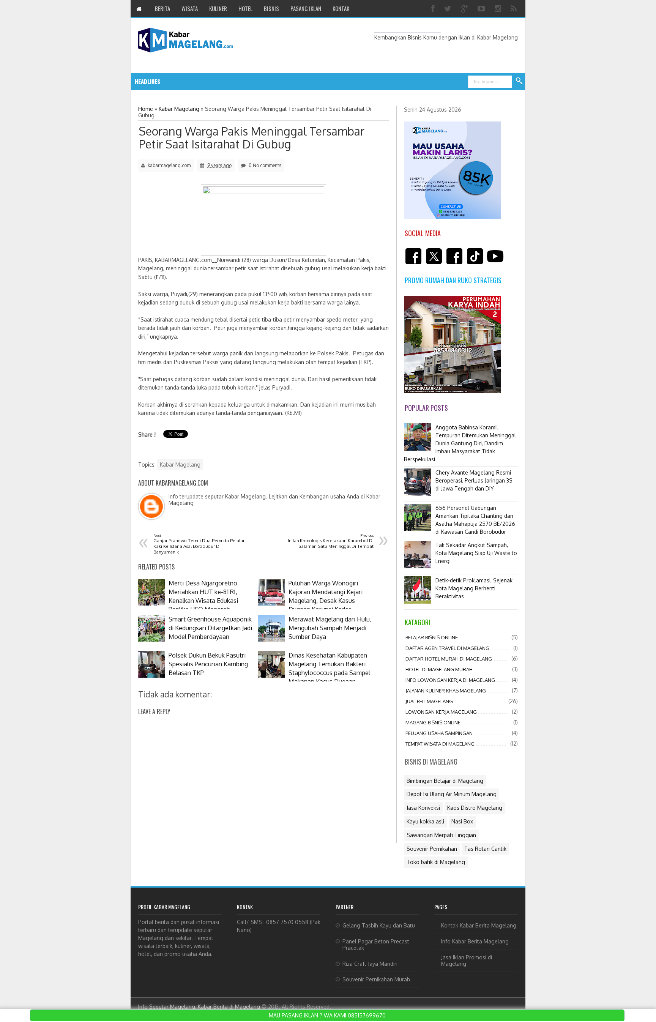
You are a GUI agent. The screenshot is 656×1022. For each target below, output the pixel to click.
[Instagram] (499, 8)
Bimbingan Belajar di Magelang (445, 781)
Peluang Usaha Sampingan (439, 733)
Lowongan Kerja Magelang (441, 712)
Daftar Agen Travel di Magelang (447, 648)
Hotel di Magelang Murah (439, 669)
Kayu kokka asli (425, 821)
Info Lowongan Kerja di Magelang (450, 680)
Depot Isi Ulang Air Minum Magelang (452, 794)
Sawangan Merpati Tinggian (441, 835)
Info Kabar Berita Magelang (475, 941)
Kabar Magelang (180, 464)
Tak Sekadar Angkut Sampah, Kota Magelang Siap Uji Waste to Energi (476, 553)
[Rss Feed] (515, 8)
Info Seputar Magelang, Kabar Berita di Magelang (199, 1006)
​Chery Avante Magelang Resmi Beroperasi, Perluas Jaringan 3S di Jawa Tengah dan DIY (473, 480)
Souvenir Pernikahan (432, 848)
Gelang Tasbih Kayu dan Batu (378, 925)
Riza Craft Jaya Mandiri (369, 963)
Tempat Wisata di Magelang (440, 744)
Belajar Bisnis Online (431, 637)
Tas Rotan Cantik (485, 848)
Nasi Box (462, 821)
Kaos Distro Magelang (474, 807)
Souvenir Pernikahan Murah (376, 979)
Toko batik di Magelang (436, 862)
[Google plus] (465, 8)
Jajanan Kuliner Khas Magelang (445, 691)
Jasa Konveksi (423, 807)
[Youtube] (482, 8)
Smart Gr (206, 81)
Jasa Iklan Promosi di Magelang (466, 960)
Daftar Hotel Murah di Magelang (448, 659)
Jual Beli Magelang (429, 701)
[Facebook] (434, 8)
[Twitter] (448, 8)
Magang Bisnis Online (432, 722)
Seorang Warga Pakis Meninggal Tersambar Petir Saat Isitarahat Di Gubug (251, 137)
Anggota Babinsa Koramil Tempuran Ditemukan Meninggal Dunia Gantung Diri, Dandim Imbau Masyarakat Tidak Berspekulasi (460, 443)
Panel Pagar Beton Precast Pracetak (375, 944)
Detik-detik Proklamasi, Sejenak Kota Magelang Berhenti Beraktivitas (473, 588)
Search (519, 81)
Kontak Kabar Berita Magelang (478, 925)
